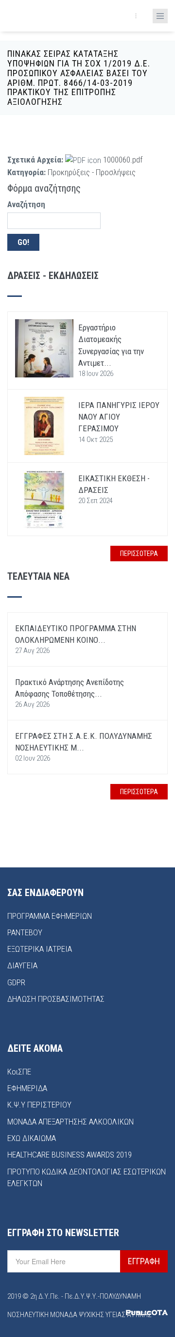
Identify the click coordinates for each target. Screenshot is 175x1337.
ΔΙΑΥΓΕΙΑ (22, 965)
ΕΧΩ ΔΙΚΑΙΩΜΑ (31, 1138)
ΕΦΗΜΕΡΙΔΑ (27, 1088)
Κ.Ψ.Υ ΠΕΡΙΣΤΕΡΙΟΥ (39, 1104)
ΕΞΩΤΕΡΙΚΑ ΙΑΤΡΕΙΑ (39, 949)
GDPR (16, 982)
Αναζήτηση (26, 204)
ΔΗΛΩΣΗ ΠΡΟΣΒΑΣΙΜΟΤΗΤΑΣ (56, 999)
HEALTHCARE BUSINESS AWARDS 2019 (69, 1154)
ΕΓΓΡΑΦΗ (144, 1261)
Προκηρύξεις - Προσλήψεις (92, 172)
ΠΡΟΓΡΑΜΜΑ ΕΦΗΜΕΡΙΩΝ (49, 916)
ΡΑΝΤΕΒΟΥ (24, 932)
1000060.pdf (122, 159)
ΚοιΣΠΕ (19, 1071)
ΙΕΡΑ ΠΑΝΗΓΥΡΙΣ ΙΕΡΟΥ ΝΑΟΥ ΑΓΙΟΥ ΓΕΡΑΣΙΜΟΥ (118, 417)
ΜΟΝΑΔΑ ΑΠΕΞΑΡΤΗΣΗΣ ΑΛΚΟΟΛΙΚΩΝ (70, 1121)
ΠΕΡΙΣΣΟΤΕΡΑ (139, 553)
